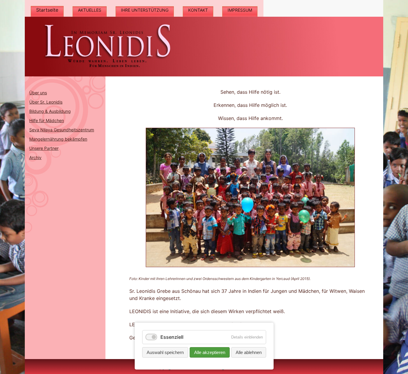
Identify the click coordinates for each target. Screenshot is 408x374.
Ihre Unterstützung (144, 10)
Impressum (240, 10)
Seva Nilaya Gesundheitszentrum (61, 129)
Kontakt (198, 10)
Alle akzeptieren (209, 352)
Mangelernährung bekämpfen (58, 138)
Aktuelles (89, 10)
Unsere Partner (44, 148)
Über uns (38, 92)
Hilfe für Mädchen (46, 120)
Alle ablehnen (249, 352)
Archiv (35, 157)
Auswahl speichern (165, 352)
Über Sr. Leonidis (45, 101)
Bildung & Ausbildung (50, 111)
